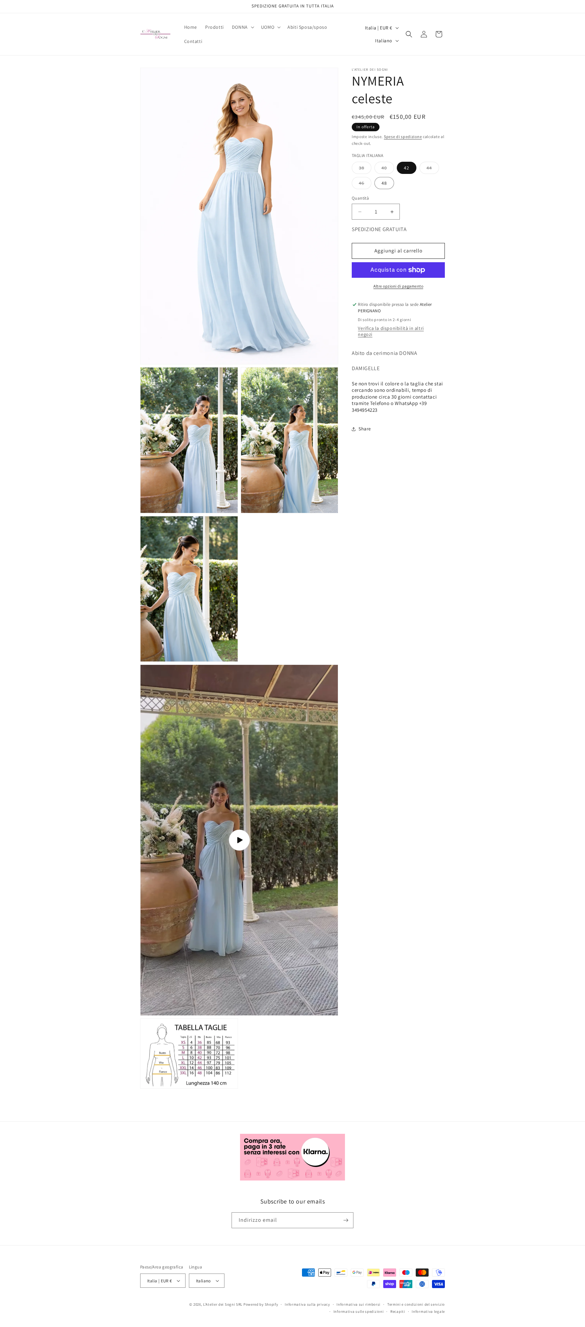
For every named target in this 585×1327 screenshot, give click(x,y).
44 (433, 169)
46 (365, 184)
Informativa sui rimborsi (359, 1304)
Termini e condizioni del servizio (416, 1304)
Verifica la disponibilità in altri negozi (391, 331)
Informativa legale (428, 1311)
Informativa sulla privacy (307, 1304)
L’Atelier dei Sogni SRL (222, 1304)
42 (406, 168)
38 (365, 169)
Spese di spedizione (403, 136)
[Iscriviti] (345, 1220)
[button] (242, 27)
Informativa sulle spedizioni (358, 1311)
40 (388, 169)
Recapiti (397, 1311)
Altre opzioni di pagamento (398, 286)
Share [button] (365, 429)
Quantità (360, 198)
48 (384, 183)
